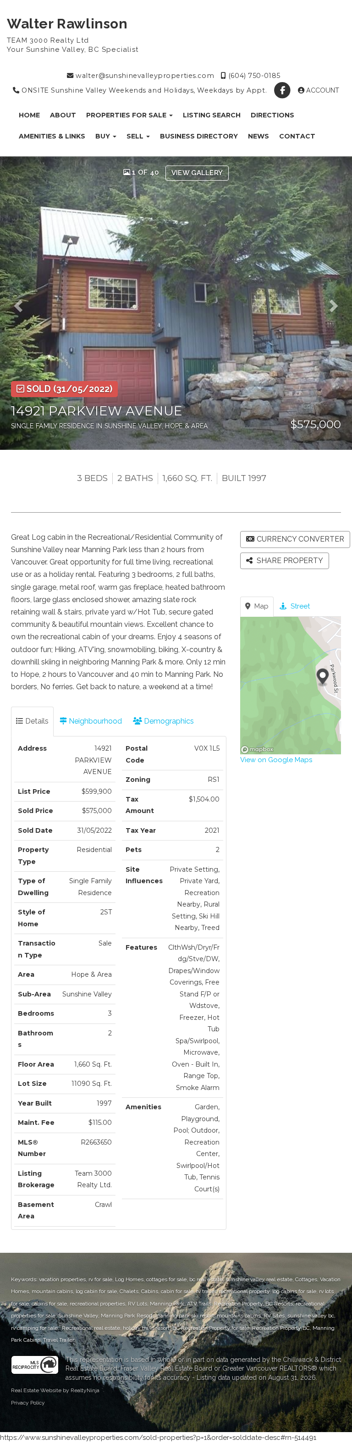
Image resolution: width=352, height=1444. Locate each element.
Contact (297, 136)
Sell (135, 136)
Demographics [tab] (168, 721)
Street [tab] (299, 606)
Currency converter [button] (300, 539)
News (258, 136)
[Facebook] (283, 90)
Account (321, 90)
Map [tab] (261, 606)
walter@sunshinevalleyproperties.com (144, 76)
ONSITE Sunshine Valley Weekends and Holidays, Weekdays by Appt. (143, 90)
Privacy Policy (28, 1403)
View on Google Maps (276, 760)
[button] (21, 303)
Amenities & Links (52, 136)
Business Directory (199, 136)
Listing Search (212, 115)
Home (29, 115)
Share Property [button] (289, 560)
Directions (272, 115)
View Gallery (197, 173)
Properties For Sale (127, 115)
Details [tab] (36, 721)
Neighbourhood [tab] (94, 721)
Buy (103, 136)
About (63, 115)
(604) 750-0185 (253, 76)
